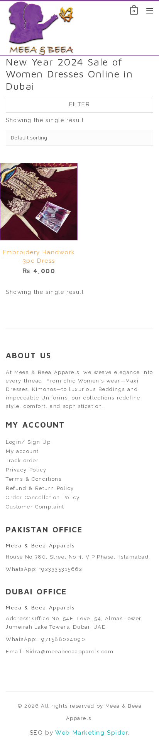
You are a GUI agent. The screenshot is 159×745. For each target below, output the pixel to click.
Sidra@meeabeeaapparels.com (69, 651)
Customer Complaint (35, 507)
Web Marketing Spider (91, 732)
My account (22, 451)
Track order (22, 460)
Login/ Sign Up (28, 442)
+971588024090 (62, 639)
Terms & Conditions (33, 479)
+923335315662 (61, 569)
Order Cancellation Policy (43, 497)
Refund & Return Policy (40, 488)
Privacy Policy (26, 470)
